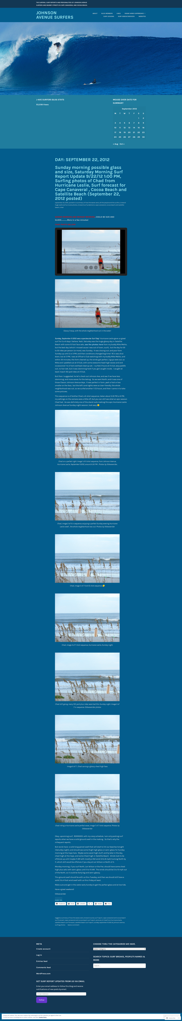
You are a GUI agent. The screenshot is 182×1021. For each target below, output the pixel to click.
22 (139, 132)
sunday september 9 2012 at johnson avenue (109, 922)
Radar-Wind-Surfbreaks (134, 13)
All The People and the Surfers (110, 203)
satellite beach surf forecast (65, 922)
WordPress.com (43, 973)
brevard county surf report (93, 918)
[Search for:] (119, 966)
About (95, 13)
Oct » (122, 144)
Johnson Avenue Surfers (54, 15)
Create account (43, 949)
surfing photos (60, 925)
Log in (39, 955)
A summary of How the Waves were (87, 203)
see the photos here (94, 344)
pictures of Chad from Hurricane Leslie (109, 920)
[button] (86, 267)
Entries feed (41, 961)
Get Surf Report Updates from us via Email (60, 981)
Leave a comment (73, 925)
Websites (142, 16)
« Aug (115, 144)
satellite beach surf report (84, 922)
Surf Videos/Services (126, 16)
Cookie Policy (43, 1017)
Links (119, 13)
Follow (41, 1000)
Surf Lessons (108, 16)
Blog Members (107, 13)
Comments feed (43, 967)
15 (139, 127)
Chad (61, 207)
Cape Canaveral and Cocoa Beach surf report (80, 920)
